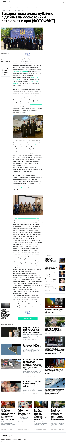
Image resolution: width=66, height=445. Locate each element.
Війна (35, 2)
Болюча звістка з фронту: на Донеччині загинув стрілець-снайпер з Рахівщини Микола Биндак (54, 371)
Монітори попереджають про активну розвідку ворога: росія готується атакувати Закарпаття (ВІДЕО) (54, 391)
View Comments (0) (28, 318)
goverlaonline (3, 429)
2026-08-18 (47, 374)
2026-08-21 (47, 354)
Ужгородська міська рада (20, 71)
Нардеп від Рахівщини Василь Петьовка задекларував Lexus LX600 (50, 273)
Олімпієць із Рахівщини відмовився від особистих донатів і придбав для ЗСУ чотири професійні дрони (53, 330)
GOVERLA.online (6, 2)
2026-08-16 (47, 394)
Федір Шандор (21, 187)
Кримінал (12, 381)
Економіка (24, 2)
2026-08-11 (47, 262)
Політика (19, 2)
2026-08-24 (47, 313)
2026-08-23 (47, 333)
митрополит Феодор (36, 104)
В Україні (39, 2)
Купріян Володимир (5, 61)
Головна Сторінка (4, 7)
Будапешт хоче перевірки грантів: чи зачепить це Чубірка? (50, 287)
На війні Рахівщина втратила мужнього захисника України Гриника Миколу (54, 311)
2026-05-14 (47, 276)
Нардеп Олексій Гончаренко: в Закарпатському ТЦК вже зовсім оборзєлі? (50, 260)
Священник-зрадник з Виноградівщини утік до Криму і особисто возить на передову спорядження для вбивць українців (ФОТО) (55, 350)
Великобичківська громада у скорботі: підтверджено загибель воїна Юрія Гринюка (51, 266)
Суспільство (30, 2)
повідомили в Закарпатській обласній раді (27, 218)
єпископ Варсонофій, (36, 144)
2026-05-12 (47, 290)
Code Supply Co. (14, 441)
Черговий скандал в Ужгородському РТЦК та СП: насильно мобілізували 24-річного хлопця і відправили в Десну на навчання (5, 314)
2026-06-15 (47, 269)
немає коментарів (12, 25)
